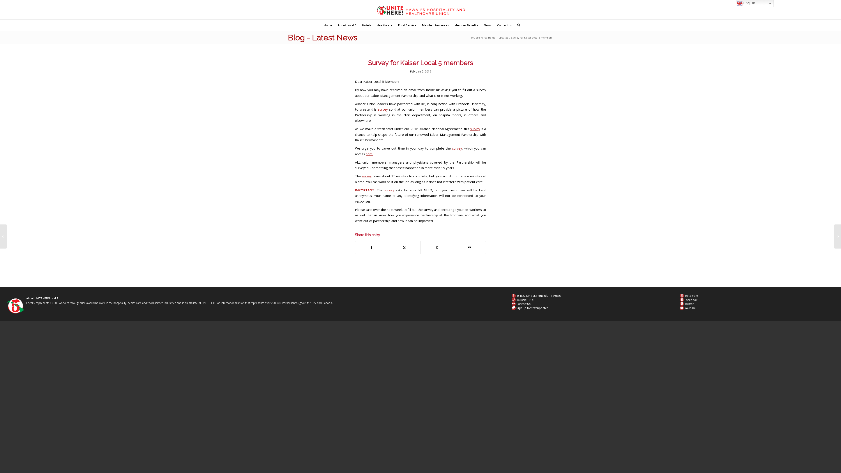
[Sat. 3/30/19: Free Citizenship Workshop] (837, 236)
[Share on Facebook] (371, 247)
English (748, 3)
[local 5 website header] (421, 9)
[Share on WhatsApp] (437, 247)
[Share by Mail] (469, 247)
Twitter (689, 304)
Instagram (691, 296)
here (369, 154)
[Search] (517, 25)
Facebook (691, 300)
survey (383, 109)
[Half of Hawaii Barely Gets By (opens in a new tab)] (3, 236)
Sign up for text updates (532, 308)
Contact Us (523, 304)
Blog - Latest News (322, 37)
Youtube (690, 308)
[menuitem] (328, 25)
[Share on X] (404, 247)
